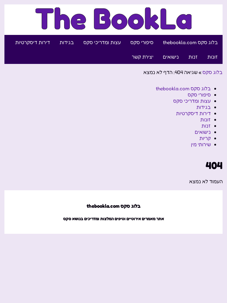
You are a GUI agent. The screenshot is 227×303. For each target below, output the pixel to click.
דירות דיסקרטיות (32, 42)
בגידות (66, 42)
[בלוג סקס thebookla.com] (113, 26)
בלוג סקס (212, 72)
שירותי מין (201, 144)
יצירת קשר (142, 57)
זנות (193, 57)
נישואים (171, 57)
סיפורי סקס (141, 42)
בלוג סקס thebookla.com (190, 42)
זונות (212, 57)
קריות (205, 138)
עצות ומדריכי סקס (102, 42)
